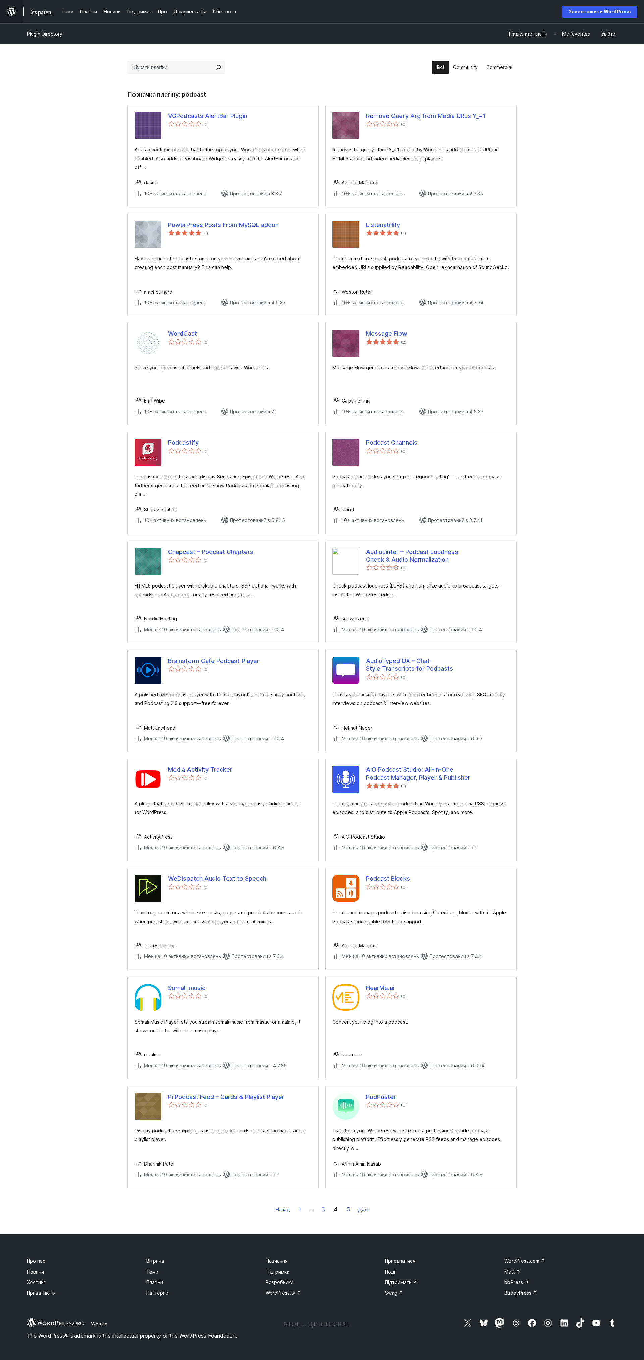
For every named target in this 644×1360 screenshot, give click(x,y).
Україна (99, 1323)
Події (391, 1272)
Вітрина (155, 1261)
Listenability (383, 224)
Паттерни (157, 1293)
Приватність (41, 1293)
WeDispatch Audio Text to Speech (217, 878)
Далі (363, 1209)
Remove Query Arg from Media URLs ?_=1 (425, 115)
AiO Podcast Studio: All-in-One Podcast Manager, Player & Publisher (418, 773)
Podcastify (183, 442)
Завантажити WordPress (600, 11)
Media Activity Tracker (200, 769)
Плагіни (154, 1282)
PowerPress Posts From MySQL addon (223, 224)
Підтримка (277, 1272)
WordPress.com (524, 1261)
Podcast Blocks (388, 878)
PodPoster (381, 1096)
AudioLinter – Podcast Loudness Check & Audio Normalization (412, 555)
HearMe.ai (380, 987)
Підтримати (401, 1282)
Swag (394, 1293)
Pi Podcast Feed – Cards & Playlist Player (226, 1096)
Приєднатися (400, 1261)
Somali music (186, 987)
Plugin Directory (44, 34)
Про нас (36, 1261)
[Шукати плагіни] (218, 67)
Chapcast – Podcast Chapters (210, 551)
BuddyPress (520, 1293)
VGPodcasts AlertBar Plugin (207, 115)
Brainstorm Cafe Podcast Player (213, 660)
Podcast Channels (391, 442)
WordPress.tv (283, 1293)
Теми (152, 1272)
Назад (283, 1209)
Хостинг (36, 1282)
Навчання (277, 1261)
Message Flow (386, 333)
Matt (512, 1272)
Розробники (279, 1282)
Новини (35, 1272)
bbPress (516, 1282)
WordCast (182, 333)
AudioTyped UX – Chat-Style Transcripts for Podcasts (409, 664)
